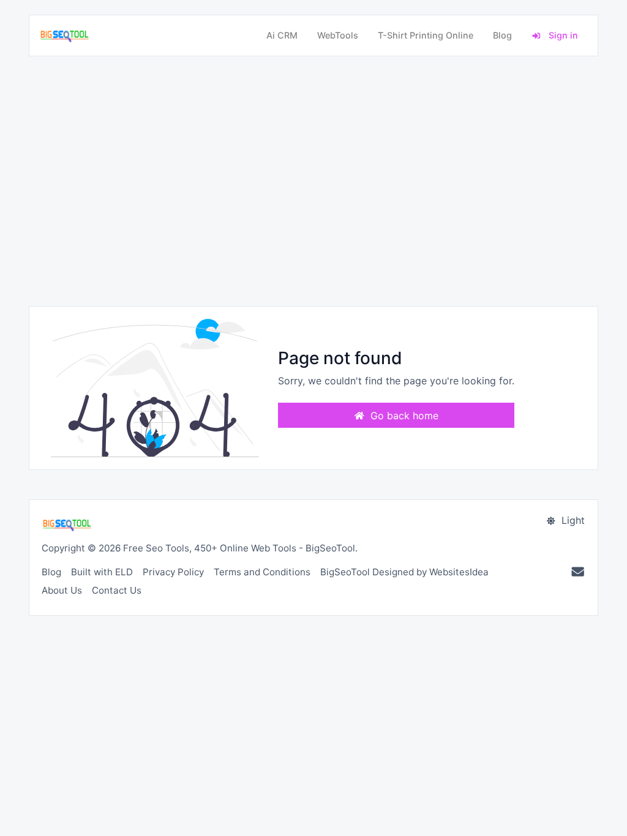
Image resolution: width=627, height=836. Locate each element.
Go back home (402, 415)
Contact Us (116, 590)
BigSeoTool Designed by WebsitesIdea (404, 572)
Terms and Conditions (262, 572)
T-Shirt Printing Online (425, 35)
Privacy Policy (173, 572)
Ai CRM (282, 35)
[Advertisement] (313, 181)
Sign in (562, 35)
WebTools (337, 35)
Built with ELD (102, 572)
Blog (502, 35)
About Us (62, 590)
